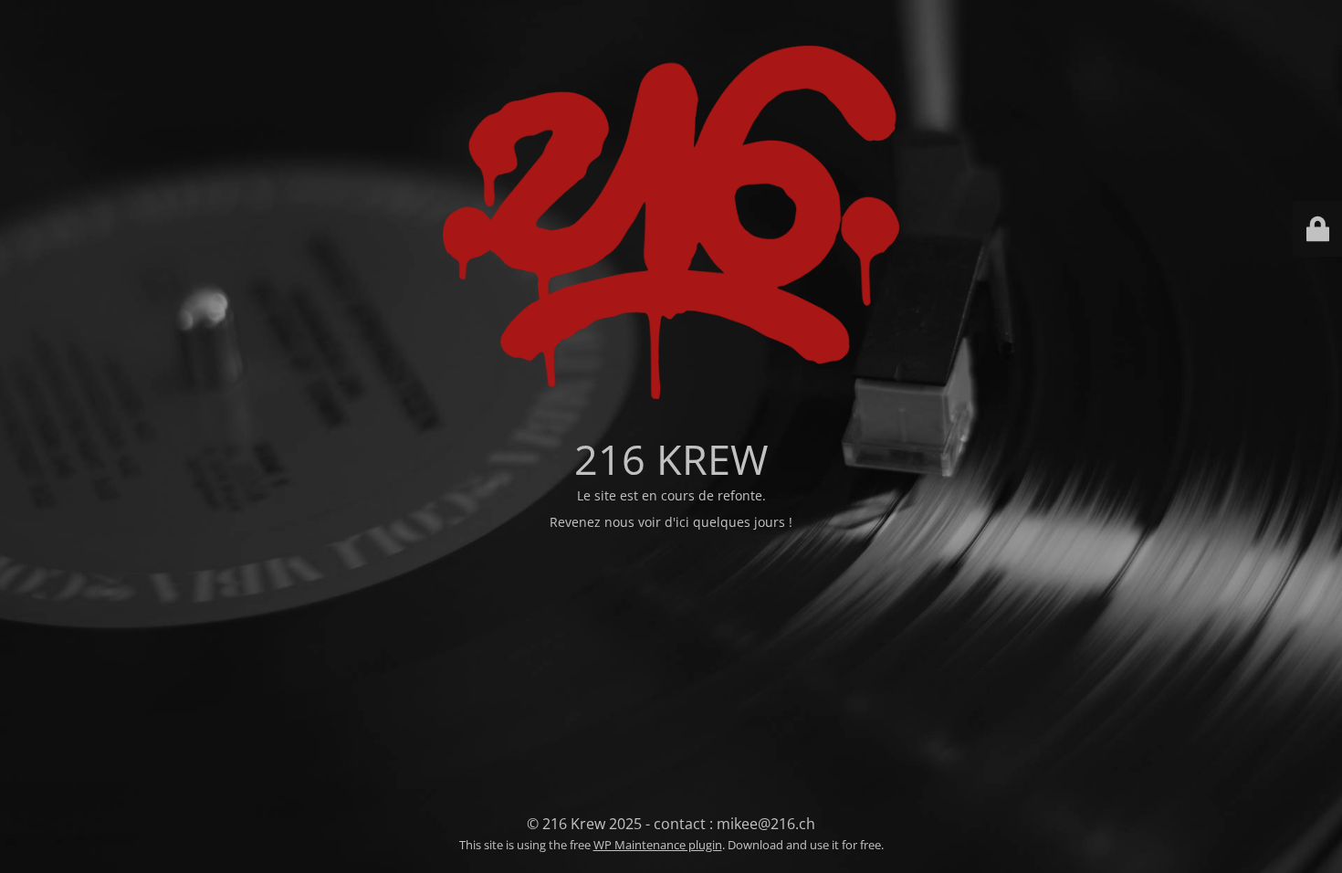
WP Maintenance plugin (657, 844)
